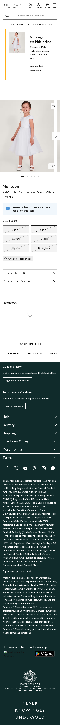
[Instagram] (44, 469)
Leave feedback (14, 406)
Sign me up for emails (17, 380)
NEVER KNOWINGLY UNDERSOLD (30, 710)
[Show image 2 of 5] (56, 136)
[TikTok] (53, 469)
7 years (11, 230)
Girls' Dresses (17, 24)
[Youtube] (26, 469)
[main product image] (19, 54)
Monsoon (13, 353)
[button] (55, 5)
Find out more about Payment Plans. (21, 565)
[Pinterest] (34, 469)
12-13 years (40, 248)
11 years (11, 248)
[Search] (7, 16)
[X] (16, 469)
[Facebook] (7, 469)
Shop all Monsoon (42, 24)
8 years (39, 230)
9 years (11, 239)
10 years (39, 239)
